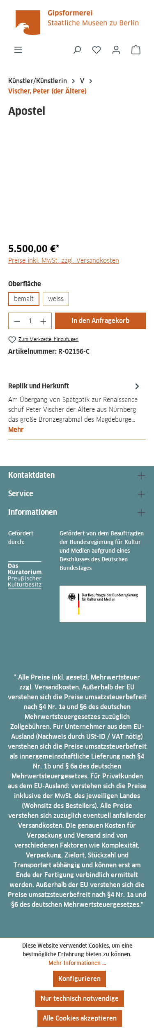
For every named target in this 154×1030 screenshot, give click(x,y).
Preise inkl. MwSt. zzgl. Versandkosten (63, 260)
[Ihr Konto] (116, 50)
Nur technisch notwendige (80, 998)
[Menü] (18, 50)
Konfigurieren (79, 979)
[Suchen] (77, 50)
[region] (77, 188)
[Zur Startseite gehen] (77, 22)
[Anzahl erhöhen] (43, 321)
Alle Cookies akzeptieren (80, 1018)
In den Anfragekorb (100, 321)
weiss (56, 299)
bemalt (24, 299)
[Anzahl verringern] (16, 321)
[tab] (75, 407)
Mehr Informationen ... (77, 963)
